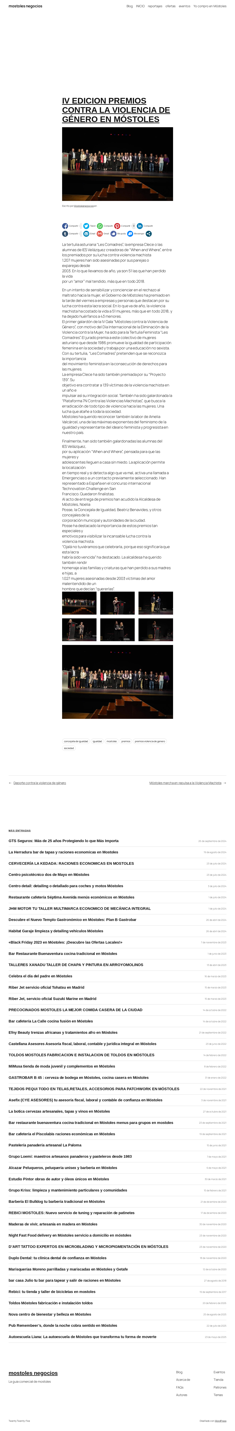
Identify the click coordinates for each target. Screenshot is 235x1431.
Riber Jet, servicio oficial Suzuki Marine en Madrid (52, 999)
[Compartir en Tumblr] (70, 234)
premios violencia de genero (150, 741)
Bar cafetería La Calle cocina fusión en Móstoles (51, 1021)
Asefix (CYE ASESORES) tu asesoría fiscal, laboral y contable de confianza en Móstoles (85, 1100)
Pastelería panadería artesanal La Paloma (45, 1145)
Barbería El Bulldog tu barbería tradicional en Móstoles (57, 1202)
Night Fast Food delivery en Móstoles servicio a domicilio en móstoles (70, 1235)
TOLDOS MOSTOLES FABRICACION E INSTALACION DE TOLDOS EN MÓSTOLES (81, 1055)
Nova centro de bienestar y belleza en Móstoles (50, 1314)
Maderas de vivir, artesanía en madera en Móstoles (53, 1224)
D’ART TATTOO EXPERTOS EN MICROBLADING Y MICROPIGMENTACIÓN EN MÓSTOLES (88, 1247)
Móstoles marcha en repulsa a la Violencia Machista (185, 783)
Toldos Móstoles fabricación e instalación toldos (51, 1303)
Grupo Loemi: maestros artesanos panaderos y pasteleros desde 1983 (70, 1156)
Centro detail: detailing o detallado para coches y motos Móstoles (66, 886)
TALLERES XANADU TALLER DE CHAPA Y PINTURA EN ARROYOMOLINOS (76, 965)
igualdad (97, 741)
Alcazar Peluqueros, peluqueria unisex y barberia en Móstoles (63, 1168)
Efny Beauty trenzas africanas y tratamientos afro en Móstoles (63, 1033)
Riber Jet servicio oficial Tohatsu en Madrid (46, 987)
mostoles (112, 741)
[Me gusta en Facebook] (118, 234)
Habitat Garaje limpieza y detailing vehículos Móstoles (56, 931)
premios (125, 741)
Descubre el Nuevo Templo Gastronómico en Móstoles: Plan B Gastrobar (72, 920)
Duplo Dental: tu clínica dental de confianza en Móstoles (57, 1258)
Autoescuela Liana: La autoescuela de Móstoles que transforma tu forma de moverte (82, 1337)
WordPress (220, 1420)
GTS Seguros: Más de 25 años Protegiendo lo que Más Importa (64, 841)
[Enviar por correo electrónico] (89, 234)
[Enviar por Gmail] (103, 234)
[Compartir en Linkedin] (145, 226)
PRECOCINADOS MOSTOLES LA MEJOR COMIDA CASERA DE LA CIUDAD (75, 1010)
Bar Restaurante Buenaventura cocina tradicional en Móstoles (63, 954)
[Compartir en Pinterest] (122, 226)
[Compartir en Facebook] (70, 226)
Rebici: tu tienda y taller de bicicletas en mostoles (52, 1292)
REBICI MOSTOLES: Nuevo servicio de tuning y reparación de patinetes (72, 1213)
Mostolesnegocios (84, 205)
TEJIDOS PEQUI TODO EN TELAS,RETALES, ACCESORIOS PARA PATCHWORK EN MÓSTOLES (94, 1089)
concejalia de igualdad (76, 741)
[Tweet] (89, 226)
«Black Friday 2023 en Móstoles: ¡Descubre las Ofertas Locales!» (65, 942)
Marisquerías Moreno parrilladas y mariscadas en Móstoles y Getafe (68, 1269)
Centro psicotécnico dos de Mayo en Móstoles (49, 875)
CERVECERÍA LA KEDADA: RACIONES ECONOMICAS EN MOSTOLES (71, 863)
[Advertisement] (117, 48)
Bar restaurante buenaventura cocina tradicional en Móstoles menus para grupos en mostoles (91, 1123)
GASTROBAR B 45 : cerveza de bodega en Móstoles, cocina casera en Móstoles (79, 1078)
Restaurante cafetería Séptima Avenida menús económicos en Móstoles (71, 897)
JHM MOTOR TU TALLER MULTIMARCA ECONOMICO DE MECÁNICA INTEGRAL (80, 909)
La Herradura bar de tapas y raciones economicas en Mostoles (63, 852)
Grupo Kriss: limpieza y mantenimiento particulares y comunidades (68, 1190)
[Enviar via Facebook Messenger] (135, 234)
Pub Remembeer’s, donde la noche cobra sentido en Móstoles (63, 1326)
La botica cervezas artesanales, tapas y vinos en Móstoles (59, 1111)
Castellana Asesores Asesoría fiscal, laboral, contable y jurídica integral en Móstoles (82, 1044)
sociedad (69, 748)
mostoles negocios (25, 6)
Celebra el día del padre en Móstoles (40, 976)
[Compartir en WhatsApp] (105, 226)
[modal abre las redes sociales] (149, 234)
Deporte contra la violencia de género (40, 783)
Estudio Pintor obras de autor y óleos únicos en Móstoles (59, 1179)
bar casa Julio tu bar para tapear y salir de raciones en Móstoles (65, 1280)
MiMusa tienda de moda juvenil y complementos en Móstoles (62, 1066)
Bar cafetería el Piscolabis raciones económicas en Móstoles (62, 1134)
